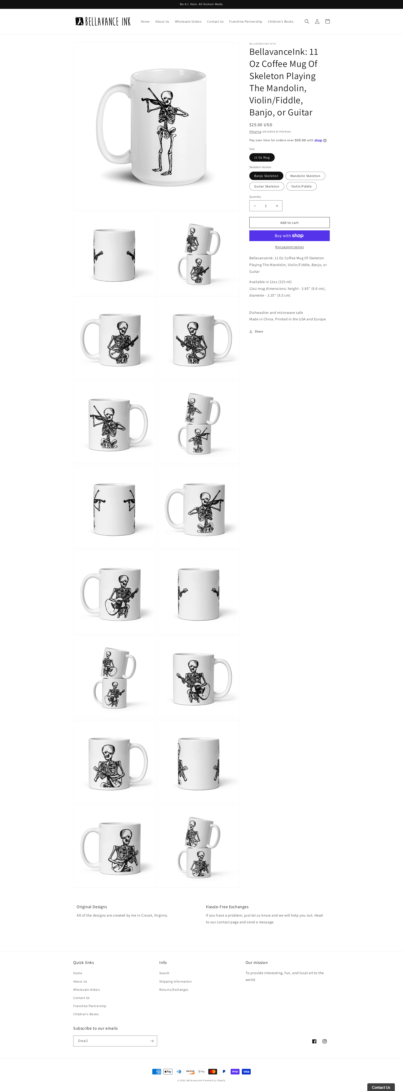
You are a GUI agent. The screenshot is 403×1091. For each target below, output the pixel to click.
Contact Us (81, 998)
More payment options (289, 247)
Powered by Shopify (214, 1080)
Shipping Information (175, 981)
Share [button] (259, 331)
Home (77, 973)
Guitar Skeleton (266, 186)
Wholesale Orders (86, 989)
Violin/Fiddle (301, 186)
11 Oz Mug (262, 157)
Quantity (255, 197)
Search (164, 973)
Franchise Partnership (89, 1006)
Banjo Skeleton (266, 176)
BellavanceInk (195, 1080)
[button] (307, 21)
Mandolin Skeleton (305, 176)
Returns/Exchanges (173, 989)
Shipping (255, 131)
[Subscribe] (152, 1041)
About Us (80, 981)
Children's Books (86, 1014)
